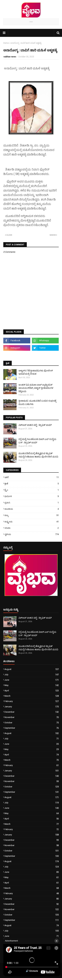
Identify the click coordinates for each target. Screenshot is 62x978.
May (31, 685)
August (31, 669)
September (31, 728)
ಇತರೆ (31, 477)
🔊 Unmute (32, 970)
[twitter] (45, 348)
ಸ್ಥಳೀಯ (31, 534)
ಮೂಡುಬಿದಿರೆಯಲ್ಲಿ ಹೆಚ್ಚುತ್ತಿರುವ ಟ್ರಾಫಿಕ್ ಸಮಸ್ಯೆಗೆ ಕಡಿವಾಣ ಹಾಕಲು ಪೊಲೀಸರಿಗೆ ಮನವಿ (38, 455)
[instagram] (16, 348)
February (31, 701)
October (31, 722)
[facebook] (16, 340)
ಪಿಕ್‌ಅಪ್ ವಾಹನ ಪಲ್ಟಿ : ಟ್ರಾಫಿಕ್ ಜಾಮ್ (35, 425)
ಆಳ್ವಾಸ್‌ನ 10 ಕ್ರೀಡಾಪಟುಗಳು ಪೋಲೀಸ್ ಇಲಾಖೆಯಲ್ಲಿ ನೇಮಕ (36, 372)
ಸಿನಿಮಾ (31, 528)
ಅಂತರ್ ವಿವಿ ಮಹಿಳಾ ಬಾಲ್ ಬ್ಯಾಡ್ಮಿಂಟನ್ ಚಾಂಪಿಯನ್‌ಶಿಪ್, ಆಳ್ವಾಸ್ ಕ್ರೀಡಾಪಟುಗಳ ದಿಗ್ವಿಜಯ (36, 388)
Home (6, 43)
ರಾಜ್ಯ (31, 515)
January (31, 706)
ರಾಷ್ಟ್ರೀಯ (31, 521)
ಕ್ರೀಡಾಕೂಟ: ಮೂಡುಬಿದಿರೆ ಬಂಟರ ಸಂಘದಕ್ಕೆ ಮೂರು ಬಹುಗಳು (37, 402)
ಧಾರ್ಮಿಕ (31, 496)
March (31, 696)
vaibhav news (9, 57)
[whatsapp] (45, 340)
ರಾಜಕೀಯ (31, 509)
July (31, 674)
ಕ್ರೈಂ (31, 490)
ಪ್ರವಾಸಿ (31, 502)
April (31, 690)
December (31, 712)
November (31, 717)
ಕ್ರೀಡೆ (31, 483)
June (31, 680)
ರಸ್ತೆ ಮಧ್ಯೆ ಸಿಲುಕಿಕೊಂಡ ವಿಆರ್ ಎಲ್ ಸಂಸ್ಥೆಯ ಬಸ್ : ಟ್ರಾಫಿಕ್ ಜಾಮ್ (37, 441)
